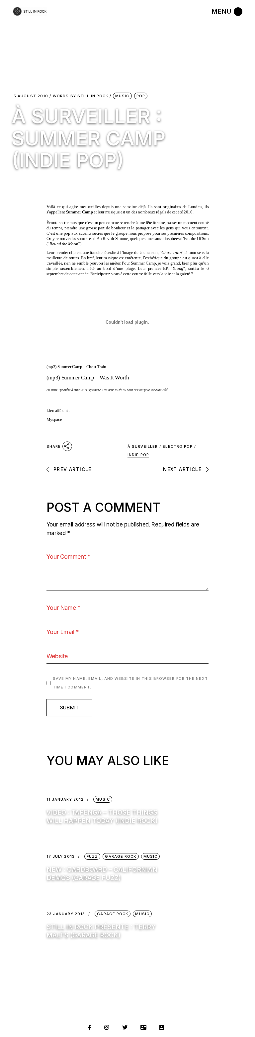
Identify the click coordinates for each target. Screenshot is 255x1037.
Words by (80, 96)
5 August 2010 (31, 96)
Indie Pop (138, 454)
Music (122, 96)
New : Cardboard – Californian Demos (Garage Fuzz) (101, 874)
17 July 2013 (60, 856)
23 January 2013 (65, 914)
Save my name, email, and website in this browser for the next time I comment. (130, 682)
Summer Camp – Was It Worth (95, 377)
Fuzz (92, 856)
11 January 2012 (65, 799)
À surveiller (143, 446)
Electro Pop (178, 446)
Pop (140, 96)
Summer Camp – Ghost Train (82, 366)
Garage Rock (120, 856)
